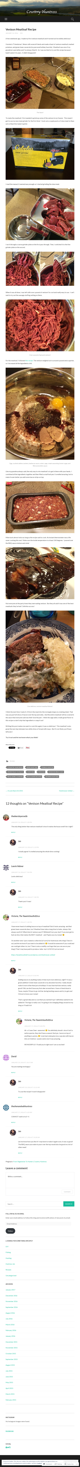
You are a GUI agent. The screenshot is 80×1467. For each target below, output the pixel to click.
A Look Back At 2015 (14, 791)
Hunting (8, 1258)
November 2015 (12, 1348)
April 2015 (9, 1388)
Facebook (10, 1431)
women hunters (52, 776)
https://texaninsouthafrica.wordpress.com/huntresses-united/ (33, 955)
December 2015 (11, 1342)
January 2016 (10, 1336)
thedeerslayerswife (19, 816)
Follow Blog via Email (15, 1214)
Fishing (8, 1252)
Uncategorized (11, 1275)
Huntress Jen (10, 1264)
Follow (10, 1231)
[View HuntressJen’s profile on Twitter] (8, 1447)
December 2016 (11, 1296)
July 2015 (9, 1371)
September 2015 (12, 1359)
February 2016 (11, 1330)
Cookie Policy (40, 1463)
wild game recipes (34, 776)
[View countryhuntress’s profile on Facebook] (6, 1447)
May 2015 (9, 1382)
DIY (7, 1247)
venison (41, 772)
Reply (13, 832)
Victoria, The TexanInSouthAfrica (25, 916)
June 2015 (9, 1377)
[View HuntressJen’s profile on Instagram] (10, 1447)
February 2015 (11, 1400)
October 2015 (11, 1353)
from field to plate (15, 772)
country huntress (15, 767)
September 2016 (12, 1307)
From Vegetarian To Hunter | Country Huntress (30, 1161)
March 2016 (10, 1325)
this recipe (29, 360)
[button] (23, 268)
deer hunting (32, 767)
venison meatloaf (56, 772)
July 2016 (9, 1319)
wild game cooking (15, 776)
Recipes (12, 761)
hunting (30, 772)
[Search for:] (40, 1204)
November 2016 (12, 1301)
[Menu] (6, 19)
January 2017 (10, 1290)
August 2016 (10, 1313)
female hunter (47, 767)
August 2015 (10, 1365)
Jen (21, 33)
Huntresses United (66, 791)
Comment (67, 1192)
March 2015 (10, 1394)
